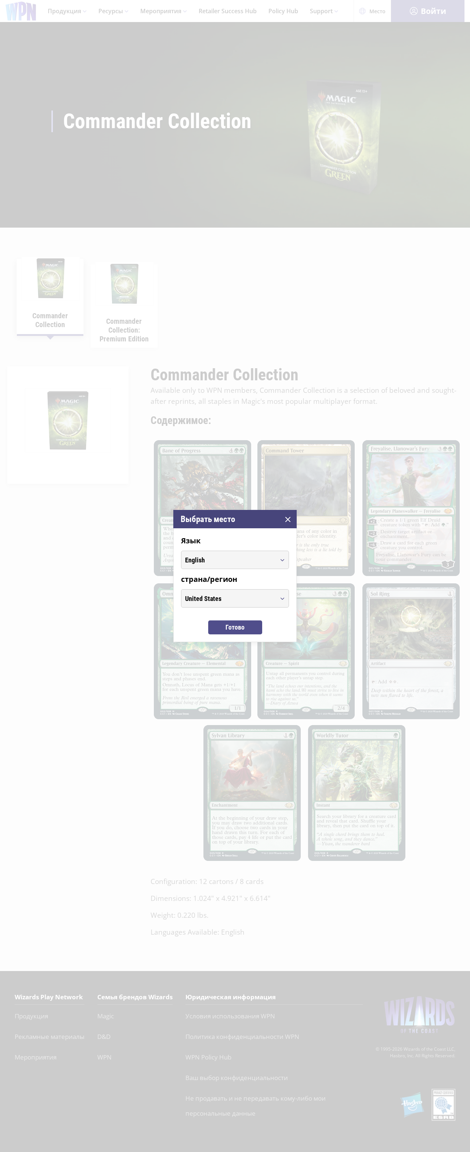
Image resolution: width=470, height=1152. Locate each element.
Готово (235, 627)
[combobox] (228, 560)
